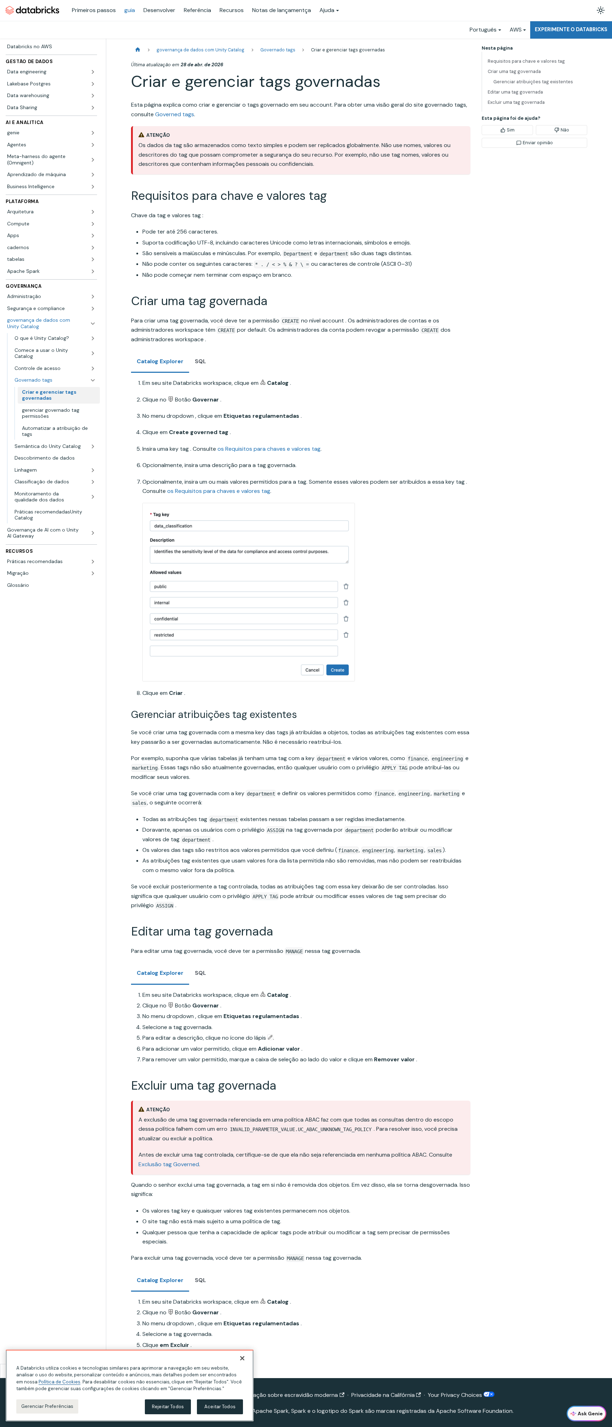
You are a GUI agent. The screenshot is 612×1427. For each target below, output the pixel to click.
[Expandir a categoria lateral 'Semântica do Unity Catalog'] (93, 446)
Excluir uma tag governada (516, 102)
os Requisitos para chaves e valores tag (269, 449)
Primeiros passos (94, 10)
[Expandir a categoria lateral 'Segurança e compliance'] (93, 308)
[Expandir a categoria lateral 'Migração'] (93, 573)
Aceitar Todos (220, 1407)
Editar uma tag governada (515, 92)
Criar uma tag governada (514, 71)
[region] (130, 1385)
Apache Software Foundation (474, 1411)
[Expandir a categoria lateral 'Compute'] (93, 224)
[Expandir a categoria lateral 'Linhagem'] (93, 470)
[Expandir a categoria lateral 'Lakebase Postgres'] (93, 84)
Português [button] (483, 29)
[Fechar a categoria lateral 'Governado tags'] (93, 380)
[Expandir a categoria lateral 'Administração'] (93, 296)
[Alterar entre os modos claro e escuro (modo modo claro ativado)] (600, 10)
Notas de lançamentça (281, 10)
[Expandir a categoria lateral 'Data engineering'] (93, 72)
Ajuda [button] (326, 10)
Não (565, 130)
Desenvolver (159, 10)
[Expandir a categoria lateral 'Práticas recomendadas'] (93, 561)
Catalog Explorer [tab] (160, 361)
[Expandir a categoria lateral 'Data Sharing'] (93, 107)
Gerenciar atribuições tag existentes (533, 82)
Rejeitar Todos (168, 1407)
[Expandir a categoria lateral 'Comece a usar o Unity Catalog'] (93, 353)
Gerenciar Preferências (47, 1406)
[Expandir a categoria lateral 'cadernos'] (93, 247)
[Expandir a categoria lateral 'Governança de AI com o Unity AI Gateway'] (93, 533)
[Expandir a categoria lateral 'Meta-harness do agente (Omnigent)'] (93, 159)
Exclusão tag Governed (168, 1164)
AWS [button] (516, 29)
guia (129, 10)
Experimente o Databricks (571, 29)
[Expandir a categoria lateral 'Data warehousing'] (93, 95)
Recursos (232, 10)
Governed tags (174, 114)
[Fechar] (242, 1358)
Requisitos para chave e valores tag (526, 61)
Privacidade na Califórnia (383, 1395)
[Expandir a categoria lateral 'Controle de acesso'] (93, 368)
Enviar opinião (538, 143)
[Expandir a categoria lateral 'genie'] (93, 133)
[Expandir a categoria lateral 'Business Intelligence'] (93, 186)
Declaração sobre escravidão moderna (287, 1395)
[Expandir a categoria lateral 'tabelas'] (93, 259)
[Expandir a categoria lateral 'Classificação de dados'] (93, 482)
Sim (511, 130)
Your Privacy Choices (455, 1395)
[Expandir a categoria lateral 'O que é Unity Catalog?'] (93, 338)
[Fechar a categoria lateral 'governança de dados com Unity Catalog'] (93, 323)
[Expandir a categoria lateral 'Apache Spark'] (93, 271)
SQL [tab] (200, 361)
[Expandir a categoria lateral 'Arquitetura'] (93, 212)
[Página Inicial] (137, 49)
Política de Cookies (59, 1382)
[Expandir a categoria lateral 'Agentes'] (93, 145)
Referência (197, 10)
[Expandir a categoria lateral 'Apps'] (93, 235)
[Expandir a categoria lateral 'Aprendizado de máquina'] (93, 174)
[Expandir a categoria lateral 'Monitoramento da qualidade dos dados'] (93, 497)
